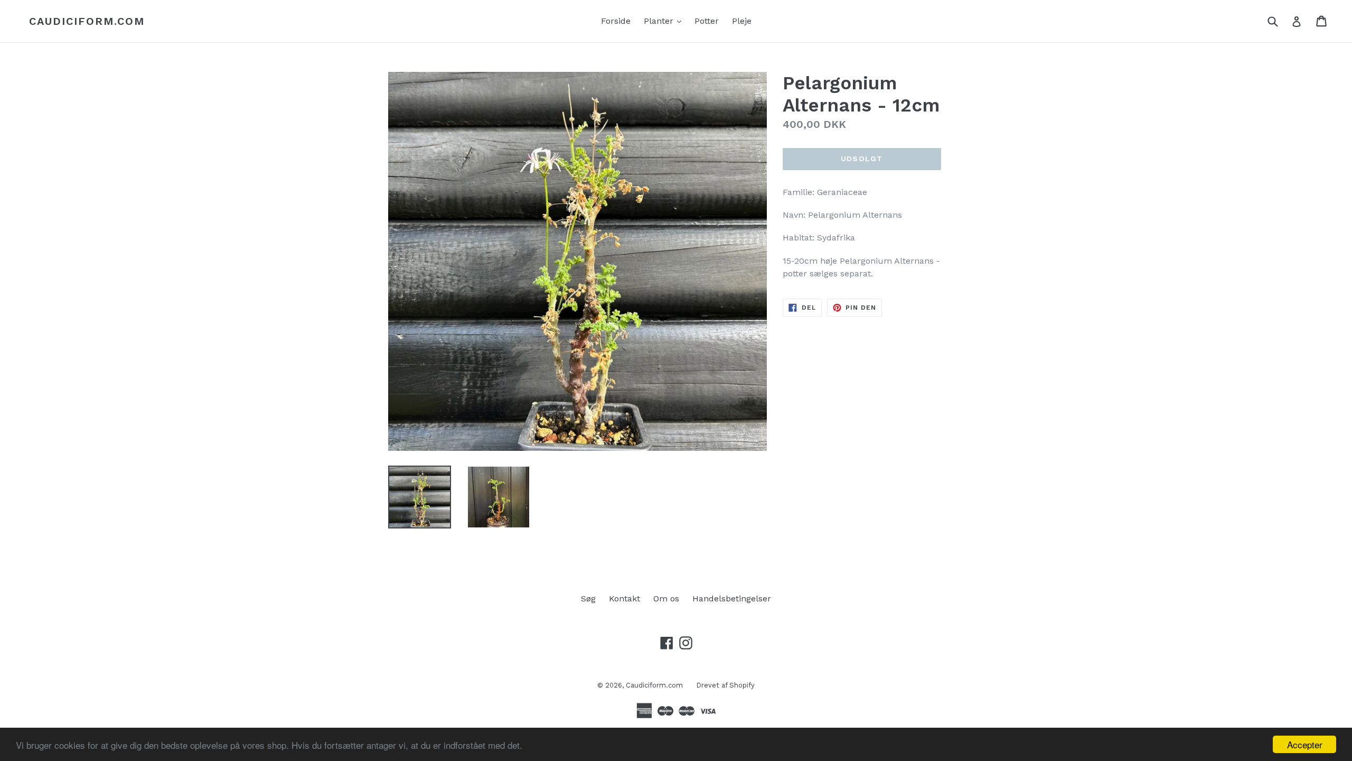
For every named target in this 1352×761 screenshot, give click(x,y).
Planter (665, 20)
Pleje (742, 21)
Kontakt (624, 598)
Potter (706, 21)
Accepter (1304, 744)
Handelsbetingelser (731, 598)
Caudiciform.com (87, 21)
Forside (616, 21)
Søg (588, 598)
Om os (666, 598)
